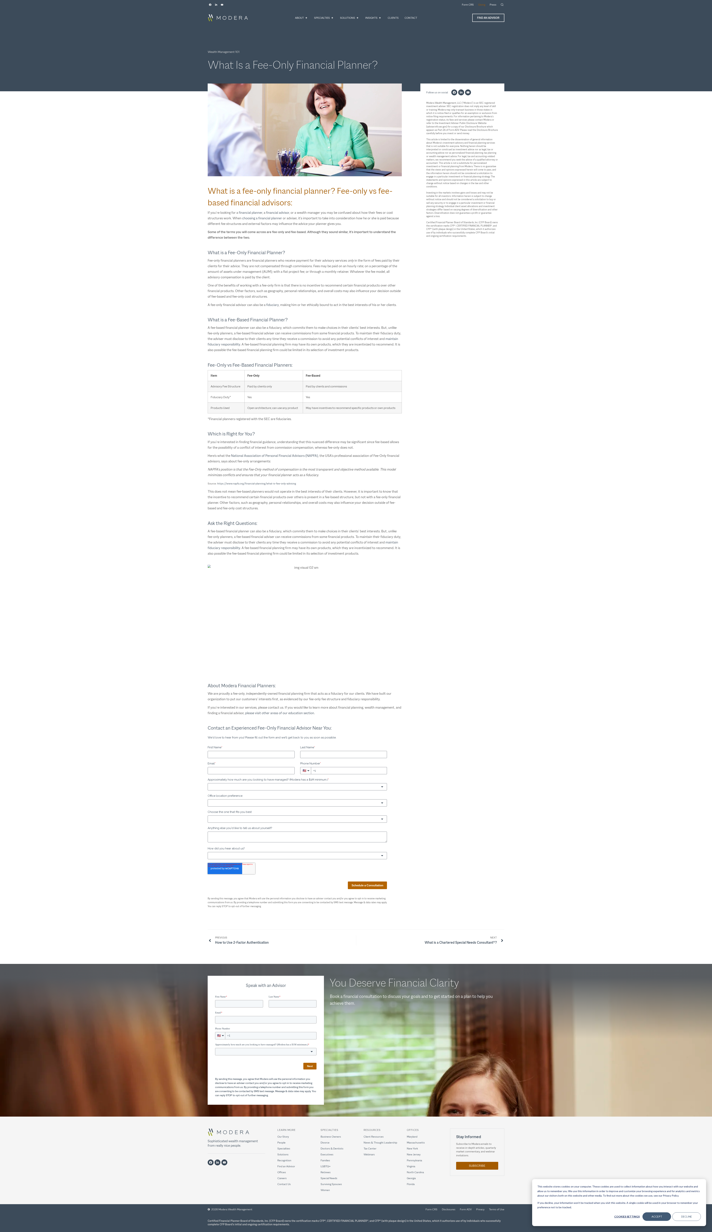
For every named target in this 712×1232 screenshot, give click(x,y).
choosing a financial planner (262, 218)
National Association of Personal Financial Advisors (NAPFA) (274, 455)
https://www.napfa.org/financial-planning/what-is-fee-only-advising (256, 483)
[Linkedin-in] (216, 4)
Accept (657, 1216)
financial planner (250, 212)
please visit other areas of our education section (279, 713)
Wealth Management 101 (223, 52)
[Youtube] (222, 4)
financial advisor (277, 212)
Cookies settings (627, 1216)
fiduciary (272, 305)
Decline (686, 1216)
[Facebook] (210, 4)
